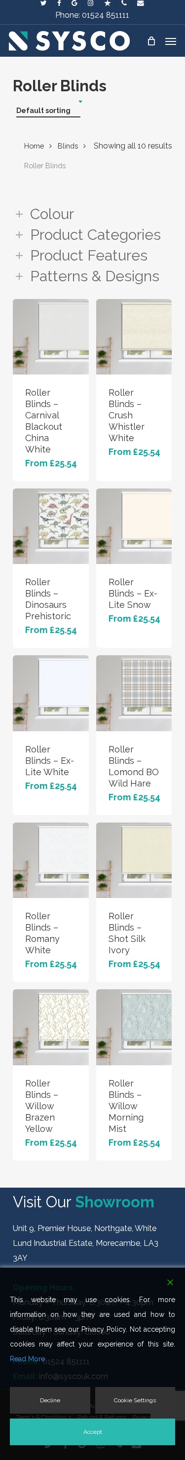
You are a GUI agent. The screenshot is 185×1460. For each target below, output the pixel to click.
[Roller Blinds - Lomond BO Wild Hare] (134, 693)
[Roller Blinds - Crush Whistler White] (134, 336)
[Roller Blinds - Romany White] (50, 860)
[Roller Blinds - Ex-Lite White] (50, 693)
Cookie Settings (135, 1400)
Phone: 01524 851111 (92, 15)
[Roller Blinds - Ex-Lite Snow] (134, 526)
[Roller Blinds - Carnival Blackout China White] (50, 336)
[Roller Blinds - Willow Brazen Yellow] (50, 1027)
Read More (27, 1359)
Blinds (68, 146)
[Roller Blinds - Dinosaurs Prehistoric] (50, 526)
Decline (50, 1400)
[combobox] (48, 111)
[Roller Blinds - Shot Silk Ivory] (134, 860)
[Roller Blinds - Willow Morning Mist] (134, 1027)
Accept (92, 1431)
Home (34, 146)
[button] (170, 41)
